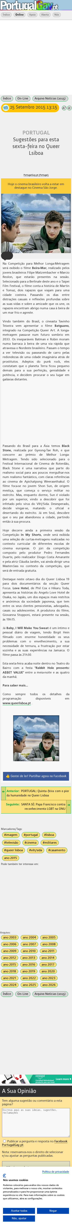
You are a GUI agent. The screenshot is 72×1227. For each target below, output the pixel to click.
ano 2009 (9, 951)
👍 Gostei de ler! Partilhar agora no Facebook (36, 776)
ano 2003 (9, 937)
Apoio (32, 14)
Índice (6, 14)
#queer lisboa (13, 850)
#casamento (56, 850)
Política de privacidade (55, 1171)
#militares (50, 842)
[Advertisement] (36, 57)
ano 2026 (49, 985)
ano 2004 (29, 937)
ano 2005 (49, 937)
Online (19, 14)
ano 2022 (29, 978)
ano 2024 (9, 985)
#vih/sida (35, 850)
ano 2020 (48, 971)
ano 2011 (48, 951)
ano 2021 (9, 978)
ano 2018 (9, 971)
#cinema (30, 842)
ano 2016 (28, 964)
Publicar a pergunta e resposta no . (34, 1143)
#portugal (31, 835)
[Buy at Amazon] (36, 1083)
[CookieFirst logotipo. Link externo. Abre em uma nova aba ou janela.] (4, 1176)
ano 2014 (48, 958)
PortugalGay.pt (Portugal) (36, 175)
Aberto (45, 14)
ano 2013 (28, 958)
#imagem (10, 835)
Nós (56, 14)
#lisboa (49, 835)
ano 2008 (49, 944)
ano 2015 (10, 858)
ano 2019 (28, 971)
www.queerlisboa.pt (17, 703)
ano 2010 (29, 951)
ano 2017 (48, 964)
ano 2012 (9, 958)
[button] (7, 256)
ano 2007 (29, 944)
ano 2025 (29, 985)
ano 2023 (48, 978)
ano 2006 (9, 944)
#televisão (11, 842)
